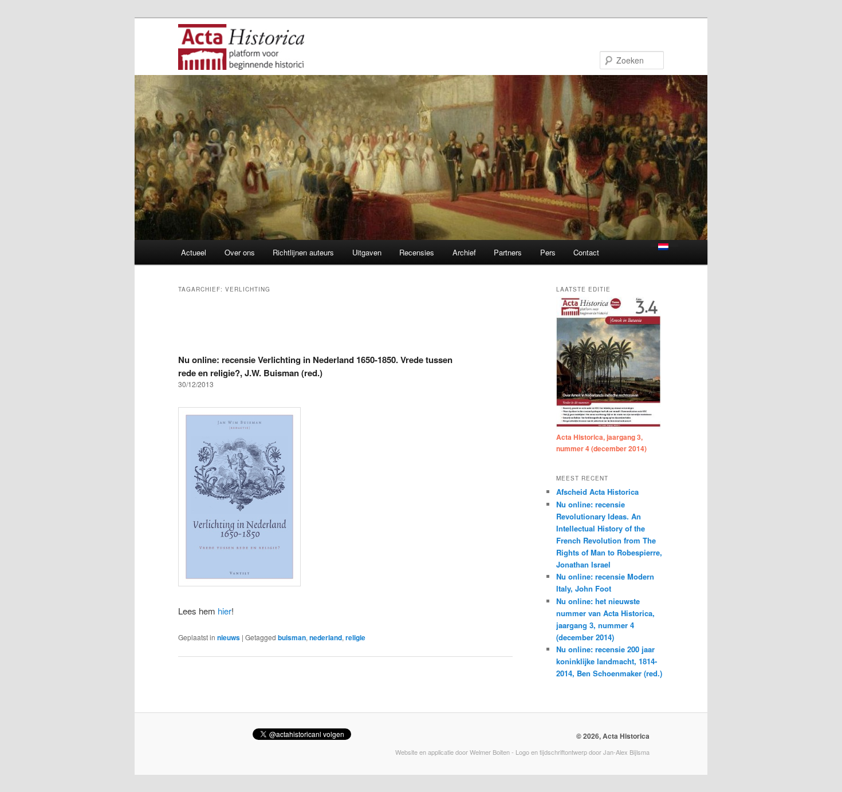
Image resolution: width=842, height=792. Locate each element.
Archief (464, 252)
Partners (508, 252)
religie (355, 637)
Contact (586, 252)
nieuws (228, 637)
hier (224, 611)
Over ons (240, 252)
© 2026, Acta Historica (613, 736)
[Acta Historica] (241, 62)
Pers (548, 252)
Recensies (416, 252)
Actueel (193, 252)
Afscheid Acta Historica (597, 491)
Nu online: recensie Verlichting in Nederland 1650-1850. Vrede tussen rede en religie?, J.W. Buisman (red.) (315, 366)
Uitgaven (366, 252)
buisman (292, 637)
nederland (325, 637)
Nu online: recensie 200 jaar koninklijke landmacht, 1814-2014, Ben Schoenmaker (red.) (609, 661)
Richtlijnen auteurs (303, 252)
